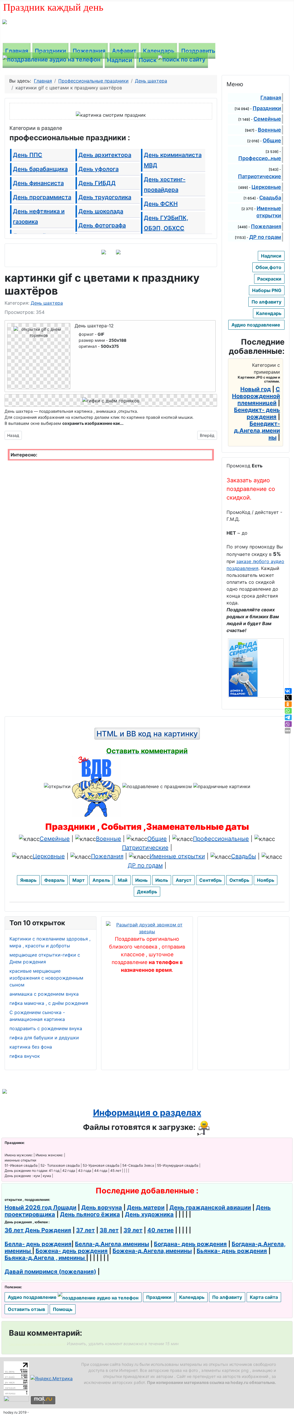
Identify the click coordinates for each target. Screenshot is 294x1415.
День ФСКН (161, 203)
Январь (28, 880)
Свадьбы (243, 856)
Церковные (266, 187)
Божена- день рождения (72, 1250)
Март (78, 880)
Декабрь (147, 891)
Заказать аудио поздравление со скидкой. (251, 489)
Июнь (141, 880)
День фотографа (102, 225)
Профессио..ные (259, 158)
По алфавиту (266, 302)
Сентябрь (210, 880)
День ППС (27, 154)
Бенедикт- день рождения (257, 413)
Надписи (119, 60)
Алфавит (124, 50)
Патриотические (259, 176)
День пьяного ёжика (90, 1214)
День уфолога (98, 169)
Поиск (148, 60)
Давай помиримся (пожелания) (50, 1271)
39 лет (132, 1230)
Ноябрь (265, 880)
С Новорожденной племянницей (256, 396)
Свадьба (270, 198)
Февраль (54, 880)
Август (184, 880)
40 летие (160, 1230)
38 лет (109, 1230)
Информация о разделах (147, 1112)
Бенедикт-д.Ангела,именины (257, 430)
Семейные (267, 119)
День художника (149, 1214)
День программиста (42, 197)
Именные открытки (177, 856)
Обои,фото (268, 267)
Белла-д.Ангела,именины (112, 1244)
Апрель (101, 880)
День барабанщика (40, 169)
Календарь (159, 50)
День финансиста (38, 183)
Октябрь (239, 880)
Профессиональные (221, 838)
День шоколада (100, 211)
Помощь (62, 1309)
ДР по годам (265, 237)
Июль (161, 880)
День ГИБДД (97, 183)
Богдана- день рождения (190, 1244)
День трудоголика (104, 197)
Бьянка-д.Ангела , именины (45, 1257)
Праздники (50, 50)
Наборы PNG (266, 290)
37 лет (85, 1230)
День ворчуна (101, 1207)
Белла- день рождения (38, 1244)
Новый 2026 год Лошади (40, 1207)
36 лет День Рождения (38, 1230)
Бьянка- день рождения (232, 1250)
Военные (269, 130)
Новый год (255, 389)
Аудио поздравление (256, 325)
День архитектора (104, 154)
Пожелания (89, 50)
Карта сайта (264, 1297)
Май (122, 880)
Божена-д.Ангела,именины (152, 1250)
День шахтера (47, 303)
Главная (16, 50)
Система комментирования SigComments (37, 1344)
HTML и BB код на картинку (147, 733)
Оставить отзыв (26, 1309)
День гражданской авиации (210, 1207)
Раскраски (269, 279)
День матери (146, 1207)
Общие (272, 140)
